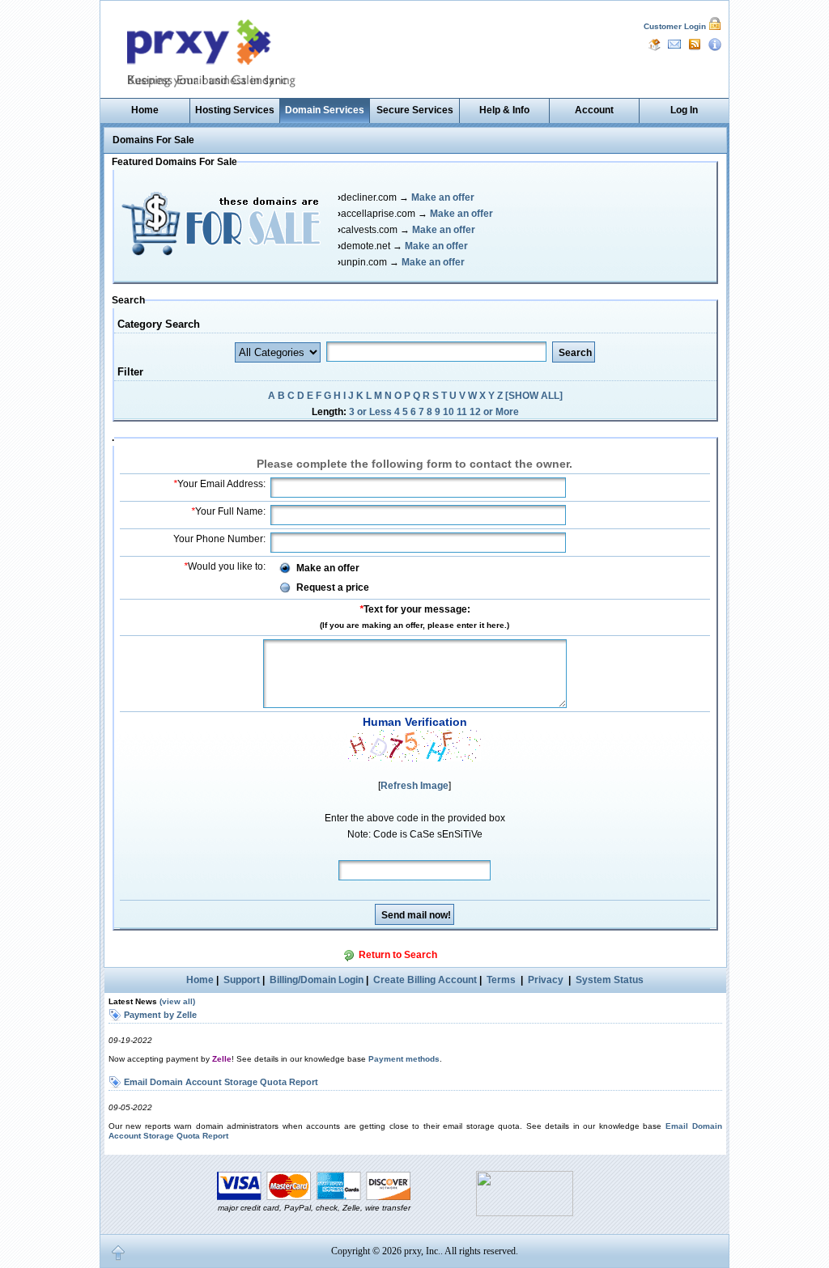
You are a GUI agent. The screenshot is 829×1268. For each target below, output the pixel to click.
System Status (610, 980)
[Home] (654, 43)
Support (241, 980)
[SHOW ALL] (534, 395)
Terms (501, 980)
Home (145, 110)
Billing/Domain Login (316, 980)
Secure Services (414, 110)
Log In (684, 110)
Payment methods (404, 1058)
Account (594, 110)
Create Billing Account (425, 980)
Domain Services (324, 110)
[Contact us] (674, 43)
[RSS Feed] (694, 43)
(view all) (177, 1001)
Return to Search (398, 955)
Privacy (545, 980)
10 (448, 412)
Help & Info (504, 110)
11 (462, 412)
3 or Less (370, 412)
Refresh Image (414, 785)
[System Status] (714, 43)
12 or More (494, 412)
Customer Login (675, 26)
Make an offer (442, 197)
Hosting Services (234, 110)
